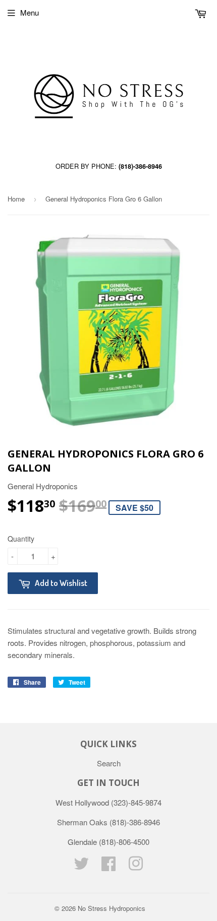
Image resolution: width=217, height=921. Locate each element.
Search (109, 763)
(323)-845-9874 (136, 802)
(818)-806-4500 (124, 841)
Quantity (21, 539)
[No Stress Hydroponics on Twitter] (81, 866)
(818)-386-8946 (140, 166)
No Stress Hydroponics (111, 908)
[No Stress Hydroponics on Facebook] (108, 866)
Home (16, 199)
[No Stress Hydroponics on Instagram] (135, 866)
